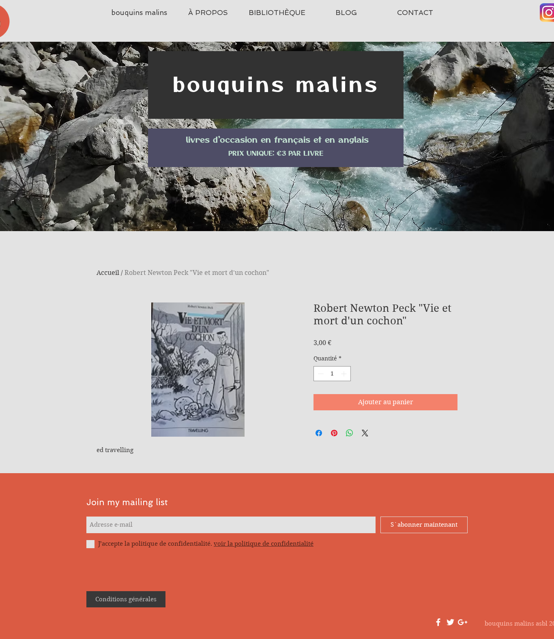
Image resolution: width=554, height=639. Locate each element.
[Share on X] (365, 433)
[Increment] (344, 374)
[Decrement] (320, 374)
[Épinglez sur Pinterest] (334, 433)
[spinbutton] (332, 374)
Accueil (108, 273)
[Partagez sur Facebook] (319, 433)
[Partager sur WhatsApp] (349, 433)
